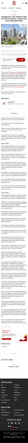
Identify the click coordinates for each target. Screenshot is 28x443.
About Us (3, 410)
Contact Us (17, 412)
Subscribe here (6, 338)
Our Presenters (5, 415)
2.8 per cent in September (17, 72)
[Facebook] (8, 423)
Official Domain (7, 436)
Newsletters (4, 402)
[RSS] (19, 423)
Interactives (17, 395)
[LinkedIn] (15, 423)
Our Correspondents (19, 415)
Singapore (18, 8)
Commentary (4, 395)
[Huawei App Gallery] (16, 427)
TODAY (3, 392)
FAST (19, 59)
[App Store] (10, 427)
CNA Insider (17, 387)
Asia (2, 385)
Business (3, 387)
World (15, 400)
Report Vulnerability (11, 437)
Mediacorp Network (19, 410)
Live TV (3, 397)
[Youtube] (12, 423)
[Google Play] (8, 427)
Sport (15, 397)
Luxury (15, 390)
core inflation (4, 346)
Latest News (11, 8)
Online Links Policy (21, 437)
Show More (14, 113)
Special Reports (5, 400)
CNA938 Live (17, 392)
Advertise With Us (5, 412)
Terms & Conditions (16, 436)
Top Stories (4, 8)
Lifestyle (3, 390)
